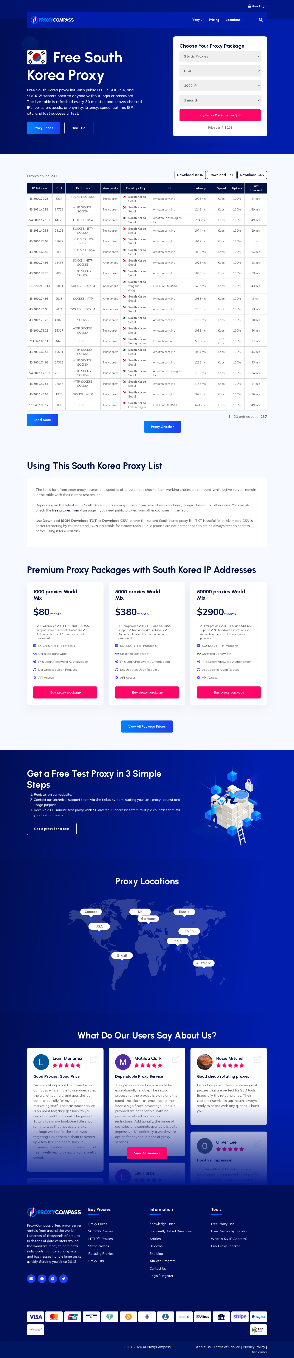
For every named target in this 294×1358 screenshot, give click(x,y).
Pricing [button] (214, 20)
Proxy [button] (196, 20)
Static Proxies (98, 1246)
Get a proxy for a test (52, 829)
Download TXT (221, 175)
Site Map (156, 1254)
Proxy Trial (96, 1261)
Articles (155, 1239)
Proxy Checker (162, 427)
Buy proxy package (65, 692)
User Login (259, 6)
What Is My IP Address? (229, 1239)
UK (140, 912)
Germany (148, 919)
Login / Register (161, 1276)
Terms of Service (227, 1347)
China (189, 931)
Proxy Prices (43, 128)
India (178, 941)
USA (99, 926)
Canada (91, 912)
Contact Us (158, 1268)
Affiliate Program (162, 1261)
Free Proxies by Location (229, 1231)
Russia (184, 912)
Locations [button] (233, 20)
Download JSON (190, 175)
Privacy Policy (254, 1347)
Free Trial (78, 128)
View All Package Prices (147, 726)
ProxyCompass (159, 1347)
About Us (203, 1347)
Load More (42, 420)
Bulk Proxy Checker (225, 1246)
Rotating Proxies (101, 1254)
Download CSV (252, 175)
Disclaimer (259, 1352)
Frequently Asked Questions (171, 1231)
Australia (203, 963)
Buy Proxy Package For (220, 115)
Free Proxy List (222, 1224)
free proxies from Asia (69, 510)
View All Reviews (147, 1153)
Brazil (122, 955)
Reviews (156, 1246)
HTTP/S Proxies (100, 1239)
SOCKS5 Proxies (100, 1231)
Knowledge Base (162, 1224)
